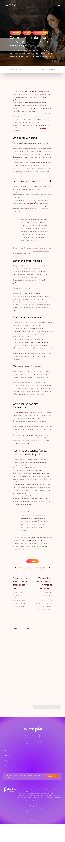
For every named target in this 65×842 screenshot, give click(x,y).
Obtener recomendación (47, 707)
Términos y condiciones (32, 811)
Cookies (32, 818)
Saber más (17, 707)
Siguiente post (40, 568)
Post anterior (24, 568)
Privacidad (32, 815)
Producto (8, 761)
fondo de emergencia (29, 427)
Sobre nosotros (39, 751)
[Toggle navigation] (59, 5)
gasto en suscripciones (28, 374)
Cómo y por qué (10, 756)
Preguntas (8, 766)
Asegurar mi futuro (52, 776)
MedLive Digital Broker (32, 821)
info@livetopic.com (32, 736)
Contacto (37, 756)
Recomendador (9, 751)
